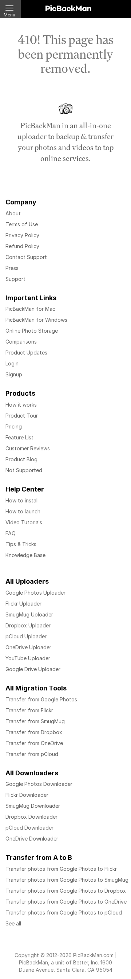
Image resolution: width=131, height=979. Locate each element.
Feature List (19, 437)
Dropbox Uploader (28, 625)
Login (12, 363)
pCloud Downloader (29, 828)
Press (12, 268)
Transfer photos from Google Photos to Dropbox (65, 891)
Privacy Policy (22, 235)
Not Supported (23, 470)
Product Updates (26, 352)
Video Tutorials (23, 522)
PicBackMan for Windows (36, 320)
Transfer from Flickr (29, 710)
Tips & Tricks (20, 544)
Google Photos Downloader (38, 784)
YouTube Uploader (27, 658)
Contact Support (26, 257)
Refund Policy (22, 246)
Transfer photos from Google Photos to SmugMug (66, 880)
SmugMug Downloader (32, 806)
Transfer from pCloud (31, 754)
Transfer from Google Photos (41, 699)
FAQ (10, 533)
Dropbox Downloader (31, 817)
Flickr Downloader (26, 795)
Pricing (13, 426)
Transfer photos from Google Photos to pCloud (63, 912)
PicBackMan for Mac (30, 309)
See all (13, 923)
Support (15, 279)
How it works (21, 405)
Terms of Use (21, 224)
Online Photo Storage (31, 331)
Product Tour (21, 415)
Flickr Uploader (23, 603)
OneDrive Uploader (28, 647)
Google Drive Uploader (32, 669)
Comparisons (21, 341)
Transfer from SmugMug (35, 721)
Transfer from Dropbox (33, 732)
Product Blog (21, 459)
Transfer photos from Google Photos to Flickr (61, 869)
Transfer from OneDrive (34, 743)
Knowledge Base (25, 555)
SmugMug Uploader (29, 614)
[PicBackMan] (68, 7)
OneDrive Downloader (31, 838)
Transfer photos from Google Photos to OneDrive (66, 901)
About (13, 213)
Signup (13, 374)
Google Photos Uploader (35, 593)
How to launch (22, 511)
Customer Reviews (27, 448)
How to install (22, 500)
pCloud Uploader (26, 636)
